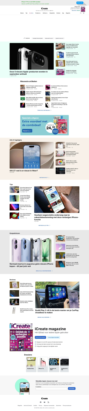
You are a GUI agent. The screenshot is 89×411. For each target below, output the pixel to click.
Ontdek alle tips (44, 225)
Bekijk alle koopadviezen (43, 270)
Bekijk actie (79, 2)
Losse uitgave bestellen (53, 337)
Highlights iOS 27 (49, 38)
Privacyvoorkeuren (67, 405)
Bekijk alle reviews (43, 317)
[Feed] (48, 402)
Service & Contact (28, 405)
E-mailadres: (38, 386)
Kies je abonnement (40, 337)
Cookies (35, 405)
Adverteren (58, 405)
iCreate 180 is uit (60, 38)
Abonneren (74, 10)
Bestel (78, 10)
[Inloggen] (83, 13)
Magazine (20, 405)
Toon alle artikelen (43, 110)
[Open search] (80, 13)
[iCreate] (44, 8)
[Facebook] (40, 402)
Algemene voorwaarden (49, 405)
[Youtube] (44, 402)
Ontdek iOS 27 (43, 177)
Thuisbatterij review (38, 38)
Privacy (40, 405)
